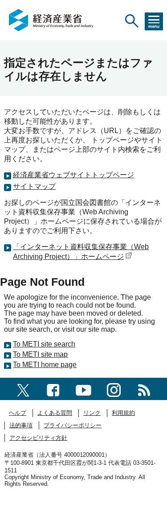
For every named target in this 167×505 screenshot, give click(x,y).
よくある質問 (54, 412)
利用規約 (123, 412)
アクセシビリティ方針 (38, 437)
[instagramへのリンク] (114, 388)
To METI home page (45, 364)
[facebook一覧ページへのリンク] (53, 388)
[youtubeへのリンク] (83, 388)
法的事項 (21, 425)
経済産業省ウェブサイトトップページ (73, 175)
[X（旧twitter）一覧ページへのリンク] (23, 388)
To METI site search (44, 344)
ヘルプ (17, 412)
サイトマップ (34, 186)
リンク (92, 412)
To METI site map (40, 354)
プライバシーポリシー (73, 425)
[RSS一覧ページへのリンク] (144, 388)
